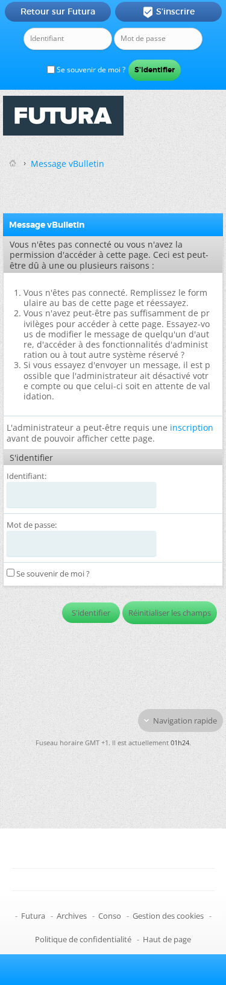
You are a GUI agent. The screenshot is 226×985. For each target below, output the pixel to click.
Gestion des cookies (168, 915)
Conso (109, 915)
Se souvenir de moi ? (90, 69)
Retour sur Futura (57, 11)
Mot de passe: (32, 525)
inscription (191, 427)
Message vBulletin (67, 163)
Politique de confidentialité (83, 939)
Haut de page (167, 939)
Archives (72, 915)
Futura (33, 915)
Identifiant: (26, 476)
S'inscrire (168, 12)
